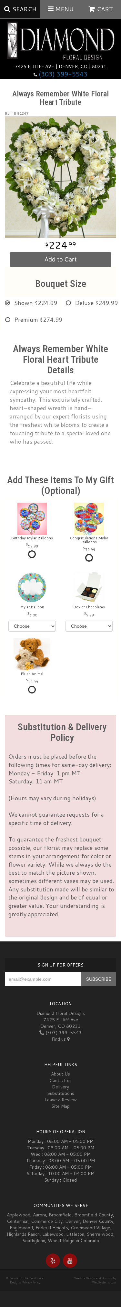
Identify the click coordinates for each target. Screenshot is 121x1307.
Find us (59, 1039)
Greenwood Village (90, 1227)
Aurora (39, 1215)
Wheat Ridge (61, 1240)
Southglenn (33, 1240)
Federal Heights (51, 1227)
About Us (60, 1074)
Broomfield (60, 1215)
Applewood (18, 1215)
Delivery (60, 1087)
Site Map (60, 1106)
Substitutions (60, 1093)
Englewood (21, 1227)
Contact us (60, 1080)
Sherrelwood (100, 1234)
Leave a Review (61, 1099)
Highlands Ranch (23, 1234)
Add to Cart (61, 259)
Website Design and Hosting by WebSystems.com (95, 1280)
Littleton (75, 1234)
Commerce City (47, 1221)
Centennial (17, 1221)
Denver (72, 1221)
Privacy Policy (31, 1282)
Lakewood (53, 1234)
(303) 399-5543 (63, 74)
